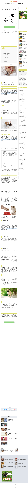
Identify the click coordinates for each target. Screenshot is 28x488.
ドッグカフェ (22, 142)
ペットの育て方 (22, 121)
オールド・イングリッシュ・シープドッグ (22, 73)
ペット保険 (21, 167)
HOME (14, 484)
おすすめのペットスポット (23, 100)
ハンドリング (24, 74)
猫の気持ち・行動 (22, 120)
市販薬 (20, 79)
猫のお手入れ (22, 116)
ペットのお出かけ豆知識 (23, 137)
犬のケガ (21, 164)
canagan (20, 71)
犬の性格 (21, 94)
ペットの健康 (21, 160)
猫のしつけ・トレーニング (23, 111)
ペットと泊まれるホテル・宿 (23, 151)
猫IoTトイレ (20, 83)
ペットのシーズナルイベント (23, 139)
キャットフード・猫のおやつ (23, 128)
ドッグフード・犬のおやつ (23, 126)
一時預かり (20, 78)
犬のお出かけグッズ (22, 155)
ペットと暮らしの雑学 (23, 117)
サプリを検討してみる (6, 57)
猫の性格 (21, 95)
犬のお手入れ (22, 115)
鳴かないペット (25, 84)
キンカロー (20, 74)
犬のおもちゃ (22, 112)
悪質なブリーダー (24, 79)
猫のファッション (22, 159)
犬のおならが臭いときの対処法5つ (6, 53)
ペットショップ (22, 98)
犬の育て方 (21, 105)
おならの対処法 (12, 414)
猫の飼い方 (24, 83)
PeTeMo (23, 71)
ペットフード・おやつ (20, 3)
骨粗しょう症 (20, 84)
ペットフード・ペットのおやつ (22, 133)
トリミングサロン (22, 144)
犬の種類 (21, 90)
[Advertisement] (9, 39)
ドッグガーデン (22, 147)
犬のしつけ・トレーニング (23, 108)
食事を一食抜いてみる (6, 56)
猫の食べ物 (21, 131)
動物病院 (21, 168)
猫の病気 (21, 163)
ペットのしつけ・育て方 (14, 3)
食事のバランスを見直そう (6, 54)
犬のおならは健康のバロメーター (6, 61)
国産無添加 (24, 78)
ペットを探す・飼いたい (7, 3)
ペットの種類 (22, 101)
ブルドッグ (16, 414)
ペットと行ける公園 (22, 148)
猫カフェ (21, 143)
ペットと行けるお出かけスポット (22, 154)
